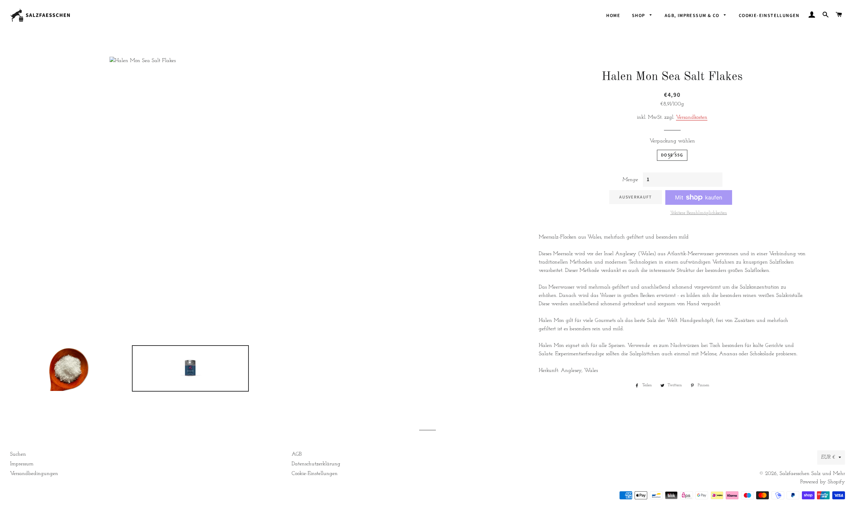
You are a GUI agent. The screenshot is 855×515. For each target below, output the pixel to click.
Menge (630, 179)
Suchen (18, 454)
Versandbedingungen (34, 473)
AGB (297, 454)
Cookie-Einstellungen (769, 15)
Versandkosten (691, 117)
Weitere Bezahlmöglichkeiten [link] (698, 212)
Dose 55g (672, 155)
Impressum (21, 464)
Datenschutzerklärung (316, 464)
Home (613, 15)
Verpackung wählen (672, 141)
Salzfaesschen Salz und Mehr (812, 473)
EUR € (828, 457)
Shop (639, 15)
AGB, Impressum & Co (693, 15)
